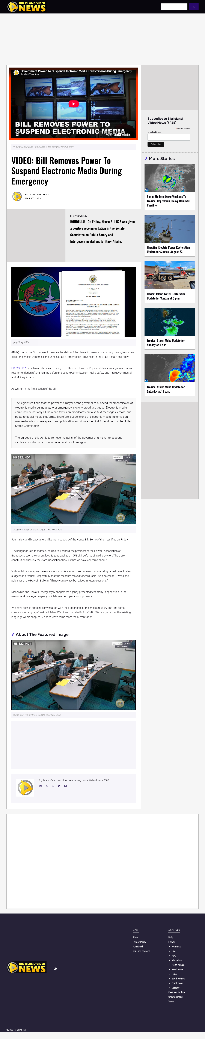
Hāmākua (176, 946)
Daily (170, 937)
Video (171, 1001)
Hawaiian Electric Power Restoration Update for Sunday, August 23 (168, 249)
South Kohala (178, 978)
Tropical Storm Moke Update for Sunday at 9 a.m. (166, 342)
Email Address (155, 132)
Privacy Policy (139, 942)
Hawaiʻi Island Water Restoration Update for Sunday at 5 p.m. (166, 296)
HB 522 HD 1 (19, 368)
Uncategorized (175, 997)
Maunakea (177, 960)
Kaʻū (174, 955)
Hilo (173, 951)
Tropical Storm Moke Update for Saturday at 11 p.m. (166, 389)
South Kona (177, 983)
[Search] (194, 6)
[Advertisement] (102, 39)
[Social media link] (40, 786)
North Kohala (178, 965)
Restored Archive (176, 992)
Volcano (175, 987)
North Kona (177, 969)
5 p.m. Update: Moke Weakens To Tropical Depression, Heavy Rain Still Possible (168, 200)
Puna (174, 974)
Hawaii (171, 942)
